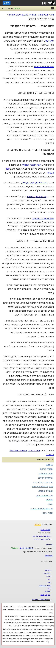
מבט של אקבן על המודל (42, 508)
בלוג (48, 589)
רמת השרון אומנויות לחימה (41, 536)
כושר (48, 579)
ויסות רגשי (46, 573)
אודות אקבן (48, 513)
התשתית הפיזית (45, 478)
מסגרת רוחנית (46, 469)
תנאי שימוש (48, 556)
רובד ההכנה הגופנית (44, 66)
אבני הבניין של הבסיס (43, 482)
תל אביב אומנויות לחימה (42, 539)
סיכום (50, 504)
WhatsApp (14, 548)
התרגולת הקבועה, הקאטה (34, 182)
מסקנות (49, 499)
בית (52, 14)
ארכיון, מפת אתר (44, 586)
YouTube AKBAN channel (41, 600)
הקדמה (49, 464)
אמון (49, 582)
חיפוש (6, 3)
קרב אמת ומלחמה (44, 495)
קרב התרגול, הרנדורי (37, 196)
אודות (48, 576)
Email (22, 548)
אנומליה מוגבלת (45, 491)
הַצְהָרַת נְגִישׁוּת (45, 530)
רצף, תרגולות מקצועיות (42, 486)
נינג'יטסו (49, 40)
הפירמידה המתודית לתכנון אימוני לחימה (28, 14)
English (47, 592)
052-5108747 (7, 8)
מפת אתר (49, 544)
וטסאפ (17, 8)
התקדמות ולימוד (45, 473)
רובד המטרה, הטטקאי (43, 218)
